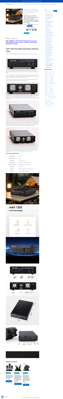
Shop (26, 4)
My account (33, 4)
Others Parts (34, 9)
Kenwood (46, 88)
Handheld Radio (47, 83)
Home (25, 9)
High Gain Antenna (47, 86)
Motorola (46, 91)
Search (45, 9)
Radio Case (53, 96)
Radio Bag (49, 96)
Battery (54, 73)
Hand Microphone (53, 83)
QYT (45, 96)
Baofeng (50, 73)
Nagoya (46, 93)
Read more (9, 381)
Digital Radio (46, 78)
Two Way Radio (52, 98)
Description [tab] (8, 38)
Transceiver (46, 98)
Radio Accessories (29, 9)
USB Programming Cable (48, 101)
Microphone (50, 88)
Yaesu (46, 106)
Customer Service (44, 4)
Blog (28, 4)
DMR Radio (51, 78)
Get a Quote (26, 33)
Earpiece (46, 81)
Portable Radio (51, 93)
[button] (39, 4)
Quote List (55, 4)
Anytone (46, 73)
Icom (52, 86)
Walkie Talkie (52, 103)
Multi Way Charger (51, 91)
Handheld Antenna (51, 81)
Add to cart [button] (26, 384)
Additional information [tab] (14, 38)
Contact (50, 4)
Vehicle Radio (47, 103)
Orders (38, 4)
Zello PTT (49, 106)
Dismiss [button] (40, 1)
